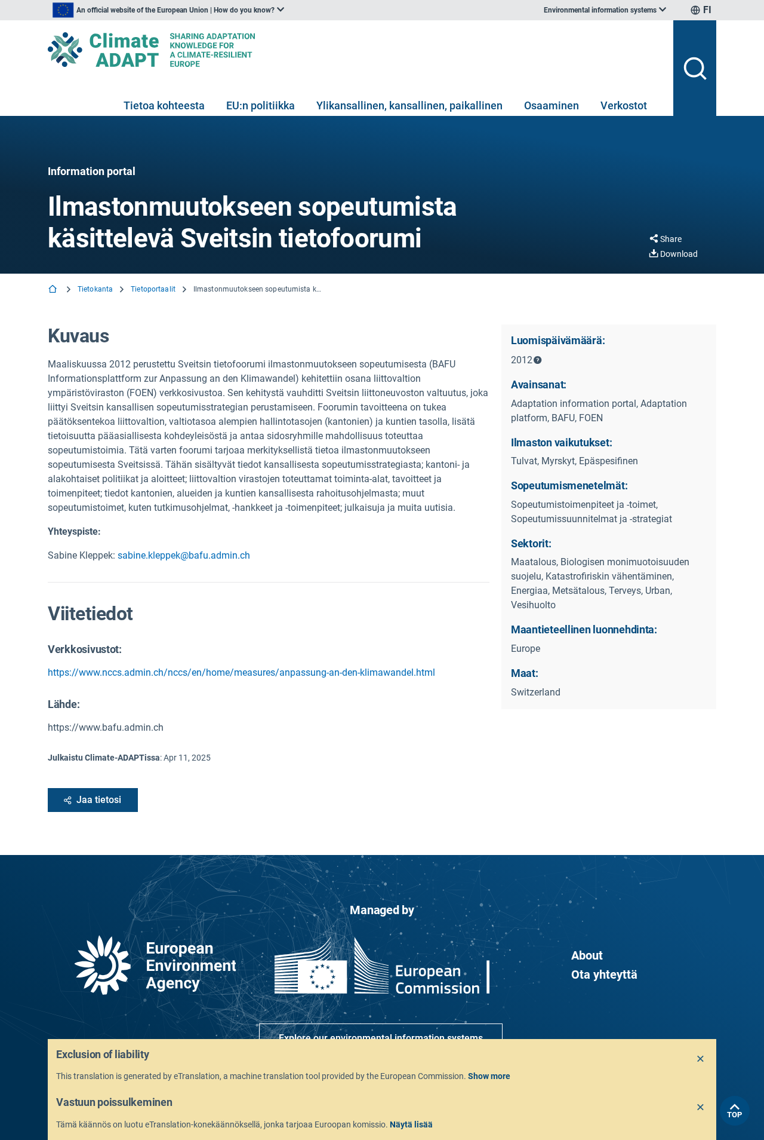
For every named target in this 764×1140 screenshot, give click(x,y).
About (587, 955)
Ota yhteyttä (604, 974)
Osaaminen (551, 105)
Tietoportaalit (153, 289)
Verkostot (623, 105)
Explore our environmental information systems (381, 1038)
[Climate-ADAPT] (356, 49)
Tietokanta (95, 289)
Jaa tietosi (98, 799)
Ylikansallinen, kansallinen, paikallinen (409, 105)
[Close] (701, 1059)
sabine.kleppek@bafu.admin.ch (184, 555)
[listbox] (168, 10)
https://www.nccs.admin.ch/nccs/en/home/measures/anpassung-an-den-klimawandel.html (241, 672)
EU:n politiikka (260, 105)
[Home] (54, 290)
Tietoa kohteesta (164, 105)
